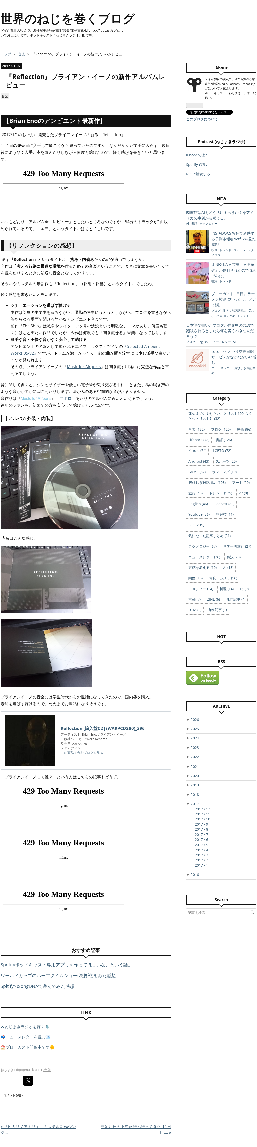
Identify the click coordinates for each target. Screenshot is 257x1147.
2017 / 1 (201, 865)
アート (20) (241, 482)
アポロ (65, 398)
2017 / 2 (201, 860)
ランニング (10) (224, 471)
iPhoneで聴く (197, 154)
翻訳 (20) (234, 557)
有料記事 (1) (217, 609)
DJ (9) (244, 588)
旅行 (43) (195, 493)
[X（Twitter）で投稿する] (28, 1081)
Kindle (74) (197, 450)
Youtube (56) (199, 514)
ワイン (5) (196, 524)
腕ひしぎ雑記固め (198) (207, 482)
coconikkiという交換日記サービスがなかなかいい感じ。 (233, 357)
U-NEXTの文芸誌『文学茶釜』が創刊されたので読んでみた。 (233, 270)
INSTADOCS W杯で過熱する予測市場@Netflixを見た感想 (233, 239)
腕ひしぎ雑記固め (234, 310)
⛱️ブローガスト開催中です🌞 (28, 1047)
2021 (195, 766)
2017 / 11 (202, 814)
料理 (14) (227, 588)
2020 (195, 775)
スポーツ (240, 250)
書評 (194, 223)
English (203, 342)
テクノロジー (209, 223)
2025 (195, 728)
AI (188, 223)
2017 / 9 (201, 824)
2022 (195, 756)
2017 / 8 (201, 829)
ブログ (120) (221, 429)
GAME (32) (197, 471)
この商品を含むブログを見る (82, 752)
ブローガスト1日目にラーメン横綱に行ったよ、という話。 (233, 299)
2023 (195, 747)
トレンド (225, 250)
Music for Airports (84, 366)
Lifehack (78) (198, 439)
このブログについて (202, 119)
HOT (221, 636)
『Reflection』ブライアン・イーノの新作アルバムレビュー (85, 80)
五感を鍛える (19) (202, 567)
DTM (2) (194, 609)
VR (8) (243, 493)
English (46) (198, 503)
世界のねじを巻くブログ (68, 18)
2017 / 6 (201, 839)
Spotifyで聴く (197, 164)
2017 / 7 (201, 834)
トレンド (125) (220, 493)
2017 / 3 (201, 855)
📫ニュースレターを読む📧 (26, 1037)
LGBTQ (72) (222, 450)
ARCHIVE (221, 706)
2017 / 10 (202, 819)
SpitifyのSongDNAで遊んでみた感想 (37, 986)
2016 (195, 874)
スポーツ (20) (226, 461)
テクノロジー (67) (202, 546)
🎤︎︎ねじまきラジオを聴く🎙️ (25, 1026)
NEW (221, 199)
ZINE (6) (213, 599)
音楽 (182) (196, 429)
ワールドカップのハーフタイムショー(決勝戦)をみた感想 (58, 975)
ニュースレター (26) (204, 557)
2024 (195, 738)
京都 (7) (194, 599)
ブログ (216, 310)
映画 (214, 250)
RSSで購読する (198, 173)
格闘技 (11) (225, 514)
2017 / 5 (201, 844)
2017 (195, 803)
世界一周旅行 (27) (237, 546)
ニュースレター (221, 342)
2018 (195, 794)
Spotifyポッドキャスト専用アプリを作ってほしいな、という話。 (67, 965)
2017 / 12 (202, 809)
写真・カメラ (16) (223, 578)
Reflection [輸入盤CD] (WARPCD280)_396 (103, 728)
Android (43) (198, 461)
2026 (195, 719)
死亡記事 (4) (235, 599)
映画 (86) (244, 429)
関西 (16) (195, 578)
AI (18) (228, 567)
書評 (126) (224, 439)
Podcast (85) (224, 503)
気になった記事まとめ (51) (209, 535)
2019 (195, 785)
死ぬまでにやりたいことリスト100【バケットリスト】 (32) (219, 416)
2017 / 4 (201, 850)
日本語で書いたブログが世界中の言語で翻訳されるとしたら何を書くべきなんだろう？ (220, 331)
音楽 (5, 96)
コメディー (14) (200, 588)
